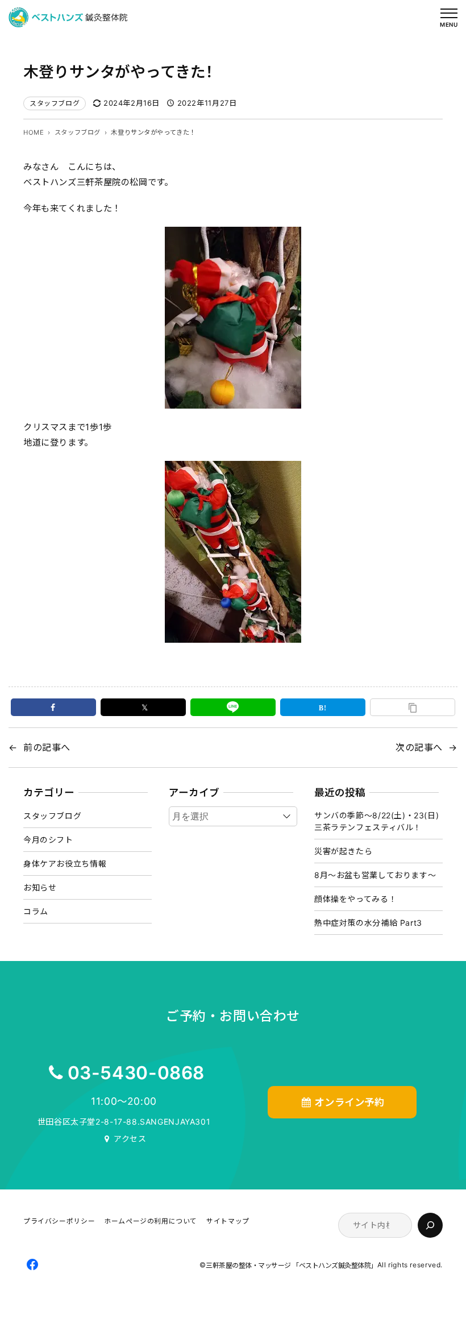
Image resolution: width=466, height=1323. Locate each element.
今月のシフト (48, 839)
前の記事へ (46, 747)
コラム (35, 911)
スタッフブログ (55, 103)
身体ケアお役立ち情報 (64, 863)
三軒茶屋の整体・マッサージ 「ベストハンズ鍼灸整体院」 (291, 1265)
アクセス (130, 1138)
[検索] (430, 1225)
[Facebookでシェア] (53, 707)
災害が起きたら (343, 851)
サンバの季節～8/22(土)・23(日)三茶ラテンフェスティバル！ (376, 821)
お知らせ (39, 887)
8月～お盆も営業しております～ (375, 875)
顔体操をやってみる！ (355, 899)
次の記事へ (419, 747)
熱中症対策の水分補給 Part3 (368, 922)
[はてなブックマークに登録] (322, 707)
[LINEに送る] (233, 707)
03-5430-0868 (136, 1073)
